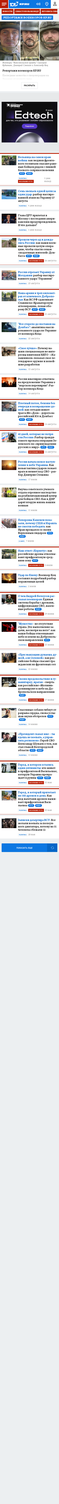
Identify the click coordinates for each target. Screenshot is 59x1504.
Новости (7, 11)
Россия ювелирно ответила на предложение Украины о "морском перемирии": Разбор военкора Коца (36, 383)
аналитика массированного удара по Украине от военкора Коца (37, 328)
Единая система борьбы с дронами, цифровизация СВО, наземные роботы (36, 602)
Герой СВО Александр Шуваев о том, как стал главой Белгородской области (37, 742)
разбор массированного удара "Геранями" (36, 275)
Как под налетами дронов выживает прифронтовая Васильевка (37, 799)
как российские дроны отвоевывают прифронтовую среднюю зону (37, 555)
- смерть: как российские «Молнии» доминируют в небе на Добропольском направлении (37, 686)
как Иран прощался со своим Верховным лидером (37, 527)
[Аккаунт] (55, 4)
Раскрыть (29, 85)
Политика (23, 178)
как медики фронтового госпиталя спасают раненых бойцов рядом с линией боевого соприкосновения (37, 164)
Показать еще (24, 848)
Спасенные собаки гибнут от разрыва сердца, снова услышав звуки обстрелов (37, 714)
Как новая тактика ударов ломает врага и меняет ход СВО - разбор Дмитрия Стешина (37, 468)
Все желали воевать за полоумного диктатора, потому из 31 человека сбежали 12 (37, 824)
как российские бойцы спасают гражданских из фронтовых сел (37, 659)
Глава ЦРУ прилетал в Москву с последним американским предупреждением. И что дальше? (37, 220)
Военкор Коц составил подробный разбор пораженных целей (37, 578)
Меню (4, 4)
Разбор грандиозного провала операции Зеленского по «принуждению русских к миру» (37, 440)
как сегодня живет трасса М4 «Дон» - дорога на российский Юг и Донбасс (36, 411)
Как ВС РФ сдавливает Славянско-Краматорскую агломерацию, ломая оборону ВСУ (37, 301)
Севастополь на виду (27, 11)
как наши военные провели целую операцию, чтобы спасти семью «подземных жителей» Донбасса (37, 247)
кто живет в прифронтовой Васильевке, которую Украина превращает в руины (37, 771)
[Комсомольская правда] (19, 4)
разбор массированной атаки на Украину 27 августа (37, 195)
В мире (21, 541)
